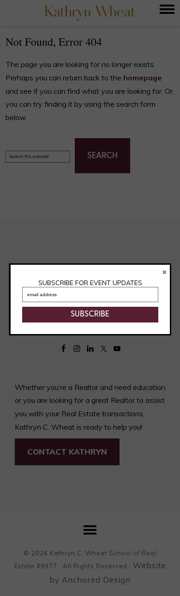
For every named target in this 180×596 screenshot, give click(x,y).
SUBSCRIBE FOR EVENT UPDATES (90, 283)
